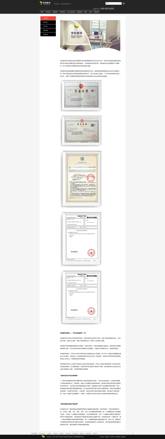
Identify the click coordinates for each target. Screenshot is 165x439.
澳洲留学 (61, 433)
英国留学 (55, 433)
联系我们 (96, 12)
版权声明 (45, 34)
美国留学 (49, 433)
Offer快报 (62, 12)
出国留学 (95, 433)
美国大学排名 (42, 433)
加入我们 (45, 26)
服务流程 (45, 30)
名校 (90, 12)
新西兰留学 (88, 433)
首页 (42, 12)
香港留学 (82, 433)
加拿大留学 (68, 433)
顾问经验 (79, 12)
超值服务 (55, 12)
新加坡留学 (75, 433)
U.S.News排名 (71, 12)
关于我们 (48, 12)
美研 (85, 12)
